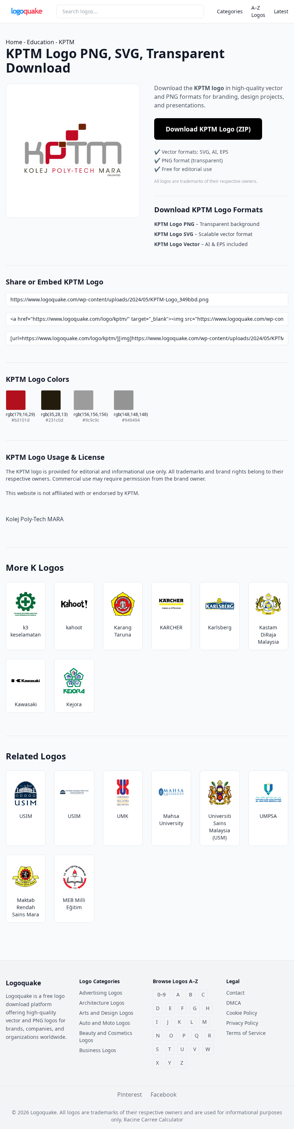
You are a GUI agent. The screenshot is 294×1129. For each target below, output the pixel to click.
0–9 (161, 994)
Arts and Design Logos (106, 1012)
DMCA (233, 1002)
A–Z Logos (258, 11)
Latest (281, 11)
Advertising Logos (100, 992)
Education (40, 42)
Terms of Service (246, 1032)
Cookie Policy (241, 1012)
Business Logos (97, 1050)
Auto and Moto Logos (104, 1022)
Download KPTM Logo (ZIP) (208, 129)
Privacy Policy (242, 1022)
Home (14, 42)
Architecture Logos (101, 1002)
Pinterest (129, 1094)
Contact (235, 992)
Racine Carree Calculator (153, 1119)
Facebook (164, 1094)
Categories (230, 11)
